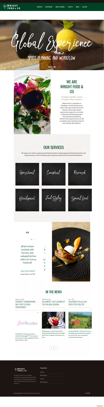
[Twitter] (87, 403)
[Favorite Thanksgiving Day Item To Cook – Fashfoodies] (27, 333)
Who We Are (43, 386)
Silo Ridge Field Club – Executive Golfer (78, 313)
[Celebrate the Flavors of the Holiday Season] (53, 330)
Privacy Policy (17, 404)
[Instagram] (89, 403)
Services (42, 382)
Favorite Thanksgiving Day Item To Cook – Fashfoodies (25, 315)
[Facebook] (85, 403)
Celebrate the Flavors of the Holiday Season (53, 313)
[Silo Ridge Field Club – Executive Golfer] (80, 330)
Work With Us (44, 392)
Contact (42, 389)
